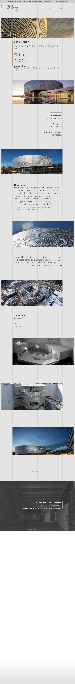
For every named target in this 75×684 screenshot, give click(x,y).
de (59, 8)
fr (51, 8)
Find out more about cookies (59, 2)
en (55, 8)
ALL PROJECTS (37, 471)
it (63, 8)
